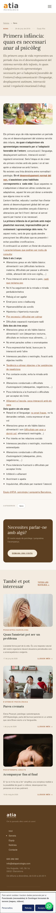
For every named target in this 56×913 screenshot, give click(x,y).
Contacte (13, 849)
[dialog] (28, 902)
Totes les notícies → (43, 583)
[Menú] (49, 6)
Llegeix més (45, 658)
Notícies (6, 23)
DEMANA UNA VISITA (22, 553)
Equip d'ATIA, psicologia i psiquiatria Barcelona (27, 492)
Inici (11, 830)
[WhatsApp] (49, 906)
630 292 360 (13, 858)
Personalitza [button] (7, 908)
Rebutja (28, 908)
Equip (11, 840)
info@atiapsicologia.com (18, 863)
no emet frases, (39, 412)
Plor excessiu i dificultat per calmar (24, 316)
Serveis (12, 835)
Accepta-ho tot (44, 908)
